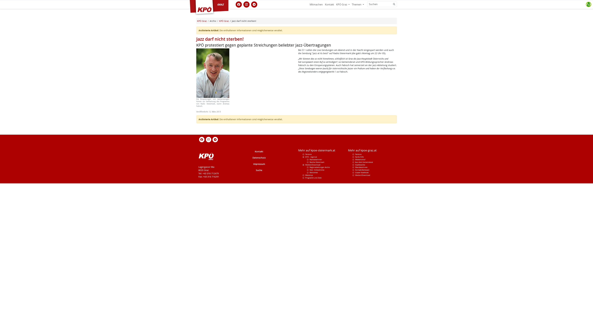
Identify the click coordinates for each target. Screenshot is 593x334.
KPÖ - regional (311, 157)
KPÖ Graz (342, 4)
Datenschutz (259, 157)
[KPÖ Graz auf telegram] (254, 4)
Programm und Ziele (313, 178)
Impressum (259, 164)
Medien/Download (312, 165)
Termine (308, 154)
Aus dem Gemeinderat (364, 162)
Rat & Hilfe (359, 157)
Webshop (309, 175)
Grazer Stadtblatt (362, 172)
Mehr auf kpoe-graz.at (362, 150)
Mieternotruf (360, 159)
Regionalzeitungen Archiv (320, 167)
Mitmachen (316, 4)
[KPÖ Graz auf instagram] (246, 4)
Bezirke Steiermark (317, 162)
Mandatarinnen (316, 159)
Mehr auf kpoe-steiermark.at (316, 150)
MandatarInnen (361, 167)
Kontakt (329, 4)
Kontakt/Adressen (362, 170)
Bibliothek (314, 172)
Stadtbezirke (360, 165)
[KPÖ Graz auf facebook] (239, 4)
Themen (357, 4)
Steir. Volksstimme (317, 170)
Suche (259, 170)
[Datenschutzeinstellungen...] (588, 4)
